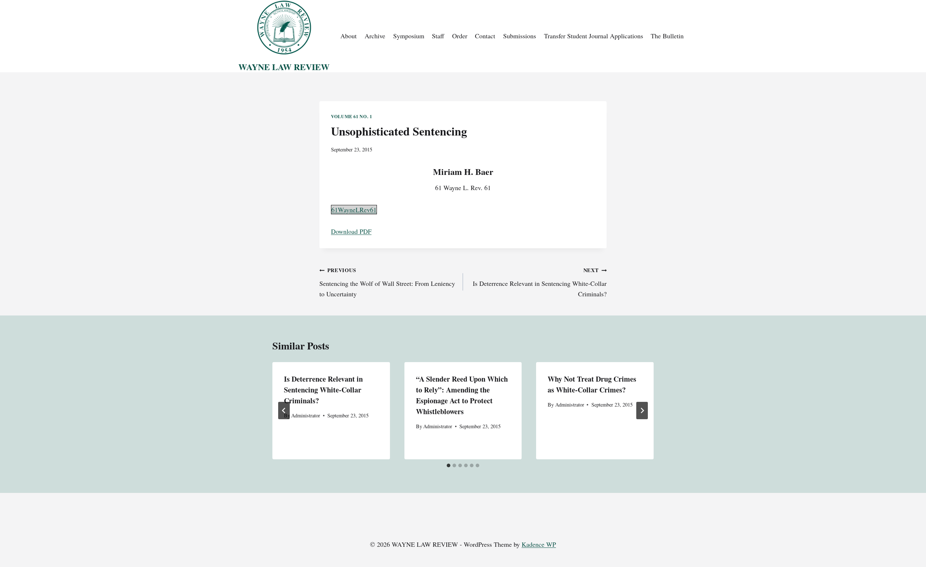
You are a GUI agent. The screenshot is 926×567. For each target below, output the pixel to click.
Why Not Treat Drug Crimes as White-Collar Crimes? (592, 384)
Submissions (519, 35)
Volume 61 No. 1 (351, 116)
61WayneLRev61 (354, 209)
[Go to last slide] (284, 410)
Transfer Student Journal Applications (593, 35)
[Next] (642, 410)
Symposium (408, 35)
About (348, 35)
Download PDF (351, 231)
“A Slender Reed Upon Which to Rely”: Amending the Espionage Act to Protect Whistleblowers (462, 395)
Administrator (305, 415)
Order (459, 35)
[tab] (448, 465)
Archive (375, 35)
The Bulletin (667, 35)
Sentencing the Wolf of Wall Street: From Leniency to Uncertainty (387, 282)
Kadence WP (539, 544)
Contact (485, 35)
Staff (438, 35)
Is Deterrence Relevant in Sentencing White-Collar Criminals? (540, 282)
